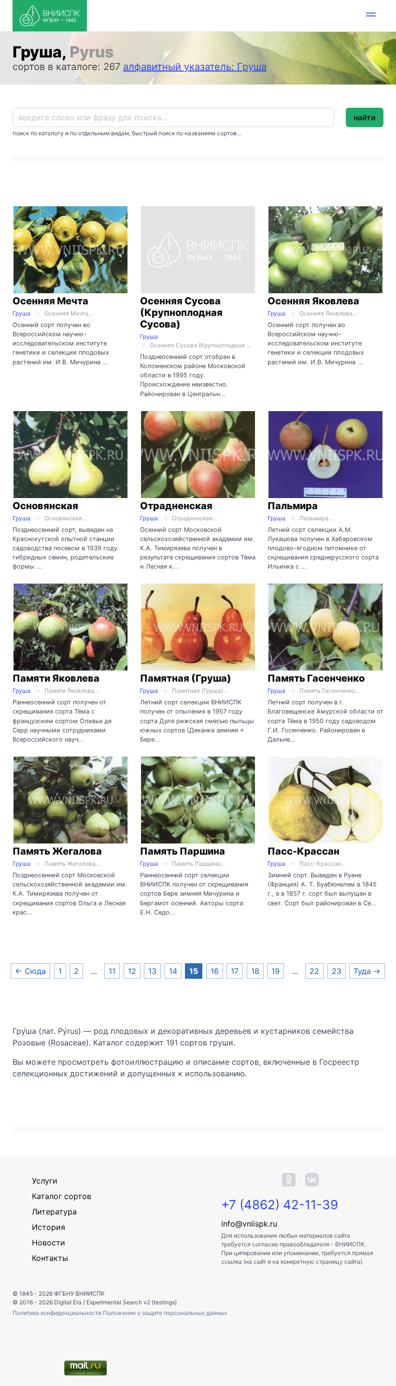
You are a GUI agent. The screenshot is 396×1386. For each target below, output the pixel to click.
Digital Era (68, 1302)
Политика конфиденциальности (58, 1312)
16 (215, 971)
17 (235, 971)
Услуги (44, 1181)
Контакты (50, 1258)
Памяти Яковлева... (71, 690)
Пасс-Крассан (303, 851)
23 (336, 971)
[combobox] (173, 117)
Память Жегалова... (72, 863)
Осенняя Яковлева (313, 301)
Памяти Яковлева (56, 678)
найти (365, 117)
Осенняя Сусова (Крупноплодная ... (200, 345)
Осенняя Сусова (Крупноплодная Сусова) (181, 312)
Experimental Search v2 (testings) (131, 1302)
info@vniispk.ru (249, 1224)
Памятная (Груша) (185, 678)
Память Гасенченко (316, 678)
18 (255, 971)
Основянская (45, 506)
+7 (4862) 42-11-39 (279, 1204)
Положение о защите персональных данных (165, 1312)
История (48, 1227)
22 (314, 971)
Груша (21, 313)
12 (132, 971)
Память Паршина (182, 851)
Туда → (367, 971)
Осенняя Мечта (50, 301)
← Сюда (30, 971)
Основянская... (65, 518)
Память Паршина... (198, 863)
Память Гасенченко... (329, 690)
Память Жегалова (57, 851)
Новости (48, 1242)
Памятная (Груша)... (199, 690)
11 (112, 971)
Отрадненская (176, 506)
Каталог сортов (61, 1196)
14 (173, 971)
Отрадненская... (194, 518)
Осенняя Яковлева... (328, 313)
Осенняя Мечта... (68, 313)
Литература (54, 1211)
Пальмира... (316, 518)
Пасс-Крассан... (322, 863)
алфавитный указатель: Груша (195, 66)
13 (152, 971)
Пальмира (293, 506)
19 (275, 971)
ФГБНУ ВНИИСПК (79, 1293)
